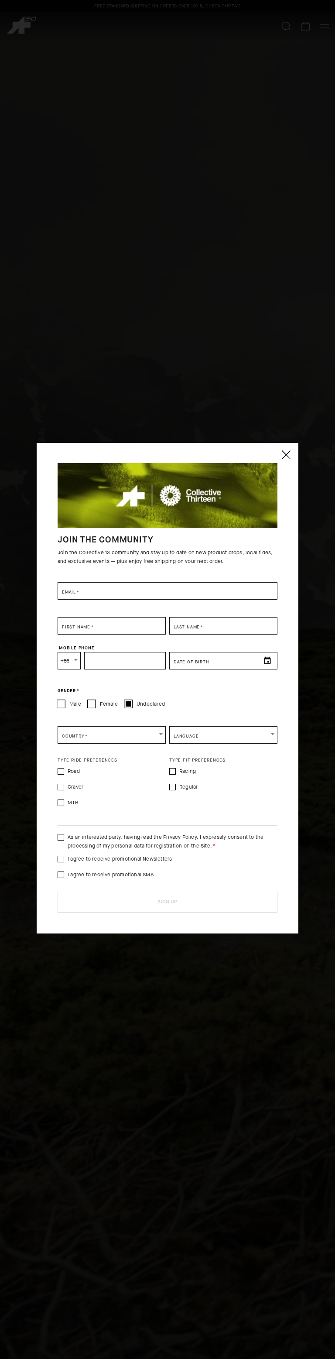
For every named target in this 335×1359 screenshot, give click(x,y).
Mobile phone (77, 647)
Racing (187, 771)
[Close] (285, 454)
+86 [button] (65, 660)
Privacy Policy (180, 837)
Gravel (75, 786)
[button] (111, 735)
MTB (73, 802)
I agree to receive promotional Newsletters (120, 858)
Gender (68, 690)
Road (74, 771)
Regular (188, 786)
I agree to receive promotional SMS (111, 874)
